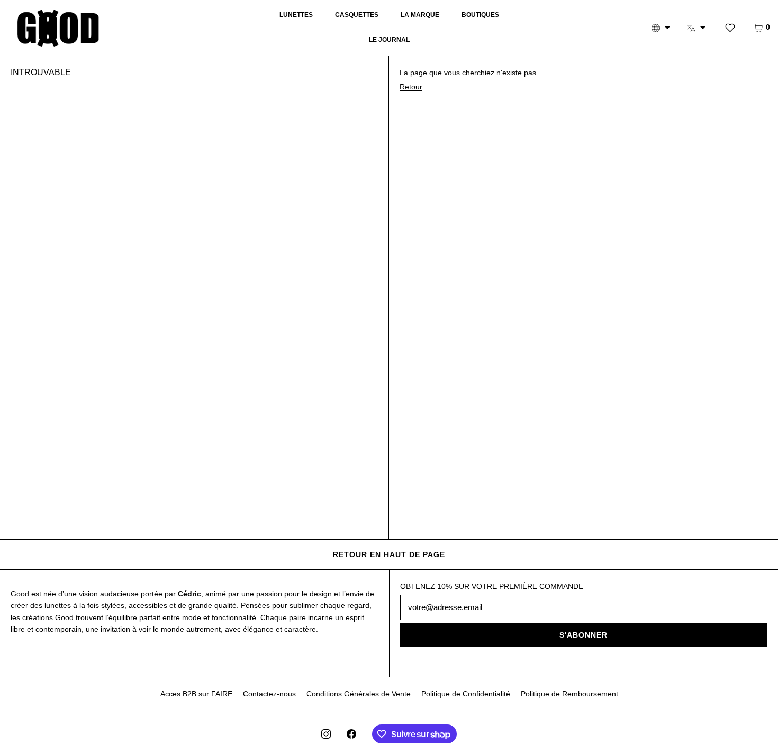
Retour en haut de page (389, 554)
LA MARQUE (420, 15)
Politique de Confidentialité (465, 694)
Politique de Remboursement (569, 694)
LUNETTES (296, 15)
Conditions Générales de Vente (358, 694)
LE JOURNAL (389, 39)
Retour (411, 87)
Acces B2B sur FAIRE (196, 694)
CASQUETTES (356, 15)
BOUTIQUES (480, 15)
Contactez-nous (269, 694)
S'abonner (583, 635)
